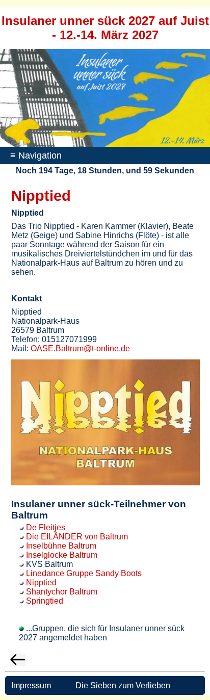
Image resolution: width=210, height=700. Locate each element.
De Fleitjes (45, 527)
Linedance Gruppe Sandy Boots (84, 573)
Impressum (30, 685)
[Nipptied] (105, 482)
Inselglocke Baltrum (61, 555)
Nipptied (41, 582)
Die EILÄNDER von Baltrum (77, 536)
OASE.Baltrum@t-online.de (80, 348)
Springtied (44, 601)
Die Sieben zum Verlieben (122, 685)
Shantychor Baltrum (61, 591)
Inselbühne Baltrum (61, 545)
